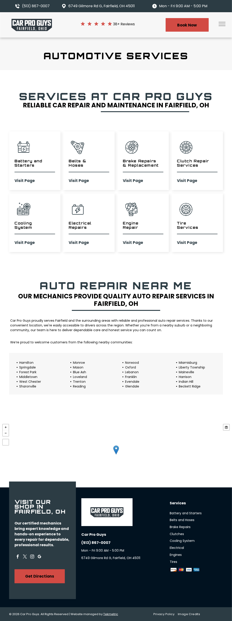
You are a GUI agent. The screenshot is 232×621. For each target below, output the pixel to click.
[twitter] (25, 557)
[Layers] (226, 427)
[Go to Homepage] (31, 20)
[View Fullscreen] (6, 442)
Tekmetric (110, 614)
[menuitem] (165, 614)
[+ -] (116, 454)
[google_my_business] (39, 557)
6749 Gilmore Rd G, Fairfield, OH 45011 (101, 6)
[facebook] (17, 557)
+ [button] (6, 427)
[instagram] (32, 557)
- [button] (6, 433)
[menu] (222, 24)
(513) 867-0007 (36, 6)
